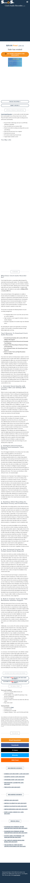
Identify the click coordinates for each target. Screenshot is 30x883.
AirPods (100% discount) (11, 800)
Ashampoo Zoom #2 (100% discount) (14, 776)
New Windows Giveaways (15, 768)
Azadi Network (16, 875)
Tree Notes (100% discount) (12, 787)
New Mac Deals (15, 821)
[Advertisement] (15, 24)
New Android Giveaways (15, 794)
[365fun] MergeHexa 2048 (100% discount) (16, 809)
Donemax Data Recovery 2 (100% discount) (16, 773)
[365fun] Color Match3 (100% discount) (15, 806)
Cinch (12, 707)
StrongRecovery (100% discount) (14, 779)
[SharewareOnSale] (8, 1)
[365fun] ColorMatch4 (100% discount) (15, 803)
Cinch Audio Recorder (6, 114)
